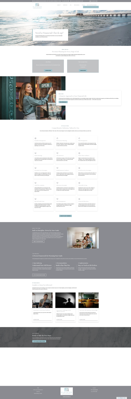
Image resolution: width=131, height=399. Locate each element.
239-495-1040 (95, 389)
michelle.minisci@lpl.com (67, 396)
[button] (59, 5)
